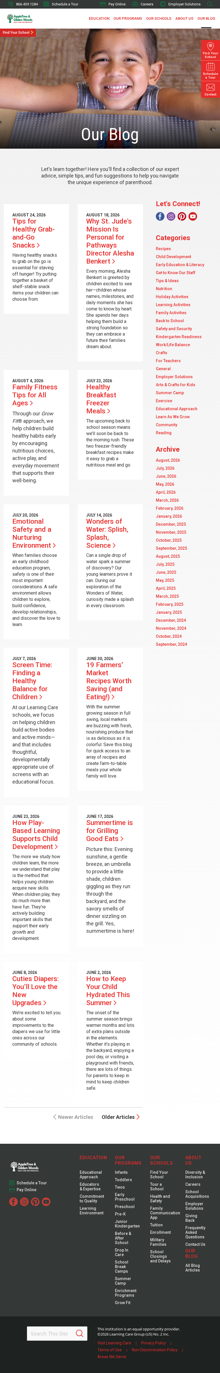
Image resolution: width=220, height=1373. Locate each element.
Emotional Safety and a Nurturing (31, 533)
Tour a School (157, 1186)
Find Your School (16, 33)
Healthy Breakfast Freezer (101, 399)
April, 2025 (166, 588)
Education (99, 18)
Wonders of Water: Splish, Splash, (107, 533)
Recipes (163, 248)
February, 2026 (169, 508)
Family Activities (171, 312)
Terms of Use (109, 1350)
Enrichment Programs (125, 1293)
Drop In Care (121, 1252)
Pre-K (120, 1214)
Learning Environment (91, 1210)
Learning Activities (173, 304)
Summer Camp (170, 392)
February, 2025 (169, 604)
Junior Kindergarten (127, 1223)
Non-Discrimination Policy (155, 1350)
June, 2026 (166, 476)
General (163, 368)
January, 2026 (169, 516)
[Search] (79, 1333)
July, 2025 (165, 564)
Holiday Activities (172, 296)
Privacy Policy (153, 1343)
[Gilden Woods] (36, 1165)
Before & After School (123, 1238)
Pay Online (117, 4)
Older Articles (118, 1117)
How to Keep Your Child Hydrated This (108, 991)
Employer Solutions (184, 4)
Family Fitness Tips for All (35, 395)
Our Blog (206, 18)
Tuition (156, 1225)
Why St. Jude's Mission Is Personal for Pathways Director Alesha (110, 241)
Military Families (158, 1242)
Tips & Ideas (167, 280)
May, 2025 (165, 580)
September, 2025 (171, 548)
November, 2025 (171, 532)
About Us (184, 18)
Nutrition (164, 288)
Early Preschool (125, 1196)
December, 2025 (171, 524)
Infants (121, 1172)
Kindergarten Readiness (179, 336)
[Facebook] (160, 216)
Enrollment (160, 1232)
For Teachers (168, 360)
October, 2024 (169, 636)
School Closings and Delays (160, 1256)
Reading (164, 433)
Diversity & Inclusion (195, 1174)
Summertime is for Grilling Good (109, 831)
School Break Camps (121, 1267)
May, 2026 (165, 484)
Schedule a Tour (65, 4)
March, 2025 (167, 596)
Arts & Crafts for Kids (175, 384)
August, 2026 (168, 460)
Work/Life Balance (173, 344)
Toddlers (123, 1179)
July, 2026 (165, 468)
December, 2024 (171, 620)
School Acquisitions (197, 1194)
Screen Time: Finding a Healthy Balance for (32, 681)
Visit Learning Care (114, 1343)
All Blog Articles (192, 1267)
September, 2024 (171, 644)
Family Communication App (165, 1213)
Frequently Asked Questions (195, 1232)
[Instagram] (171, 216)
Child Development (173, 256)
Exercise (164, 400)
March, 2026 (167, 500)
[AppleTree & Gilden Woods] (29, 19)
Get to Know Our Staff (175, 272)
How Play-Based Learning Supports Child (36, 835)
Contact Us (195, 1244)
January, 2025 (169, 612)
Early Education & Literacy (180, 264)
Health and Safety (160, 1198)
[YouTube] (192, 216)
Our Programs (127, 18)
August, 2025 (168, 556)
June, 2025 (166, 572)
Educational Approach (176, 408)
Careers (147, 4)
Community (166, 425)
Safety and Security (174, 328)
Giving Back (191, 1218)
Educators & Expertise (90, 1186)
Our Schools (158, 18)
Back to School (170, 320)
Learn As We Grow (173, 417)
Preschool (125, 1206)
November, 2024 (171, 628)
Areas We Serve (111, 1356)
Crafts (161, 352)
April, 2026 (166, 492)
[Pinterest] (182, 216)
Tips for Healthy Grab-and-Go (33, 233)
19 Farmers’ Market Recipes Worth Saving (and (108, 681)
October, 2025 (169, 540)
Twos (120, 1187)
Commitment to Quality (92, 1198)
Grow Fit (122, 1302)
